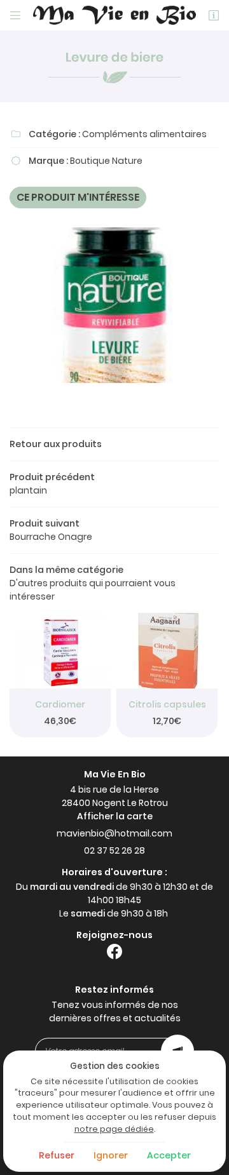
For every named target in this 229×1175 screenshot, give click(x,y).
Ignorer (111, 1155)
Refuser (56, 1155)
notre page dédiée (114, 1129)
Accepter (169, 1155)
